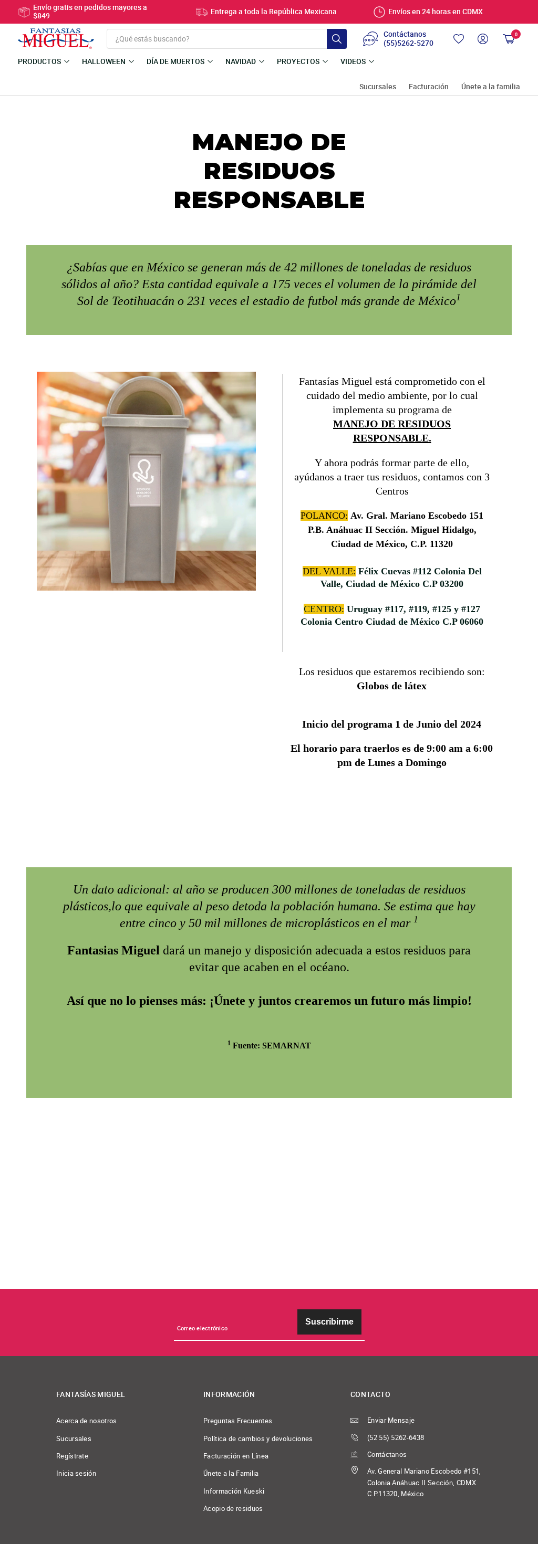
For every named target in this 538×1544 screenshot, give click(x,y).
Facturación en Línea (235, 1456)
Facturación (429, 86)
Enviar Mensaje (391, 1420)
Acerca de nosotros (86, 1420)
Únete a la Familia (231, 1473)
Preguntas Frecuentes (237, 1420)
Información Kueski (234, 1491)
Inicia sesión (76, 1473)
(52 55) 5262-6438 (395, 1437)
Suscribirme (329, 1321)
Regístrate (72, 1456)
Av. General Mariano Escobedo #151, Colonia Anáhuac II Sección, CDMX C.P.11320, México (424, 1482)
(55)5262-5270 (408, 43)
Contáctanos (387, 1454)
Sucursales (377, 86)
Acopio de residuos (233, 1508)
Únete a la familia (490, 86)
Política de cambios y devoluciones (258, 1438)
